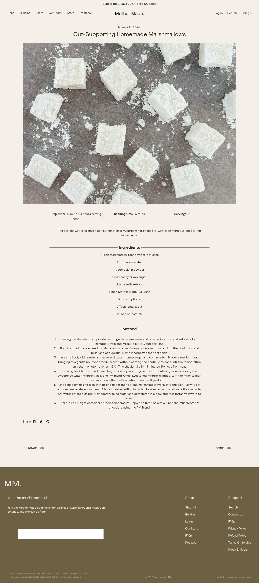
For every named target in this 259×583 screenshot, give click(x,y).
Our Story (191, 529)
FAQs (231, 522)
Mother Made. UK (162, 577)
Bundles (190, 515)
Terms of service (239, 543)
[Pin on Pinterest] (47, 422)
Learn (189, 522)
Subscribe (99, 535)
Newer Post (35, 448)
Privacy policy (237, 529)
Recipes (190, 543)
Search (233, 508)
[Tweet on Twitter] (41, 422)
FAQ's (189, 536)
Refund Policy (237, 536)
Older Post (224, 448)
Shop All (190, 508)
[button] (232, 13)
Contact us (235, 515)
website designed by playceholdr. (234, 577)
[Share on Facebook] (34, 422)
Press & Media (238, 550)
